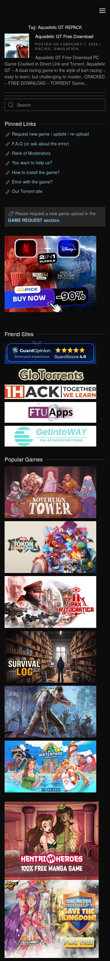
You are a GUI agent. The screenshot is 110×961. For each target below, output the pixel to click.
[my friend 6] (50, 412)
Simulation (66, 49)
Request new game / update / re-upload (50, 134)
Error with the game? (32, 182)
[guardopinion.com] (50, 352)
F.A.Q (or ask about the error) (40, 144)
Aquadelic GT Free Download (64, 36)
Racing (43, 49)
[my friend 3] (50, 391)
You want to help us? (32, 162)
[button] (102, 10)
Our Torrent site (27, 191)
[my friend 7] (50, 435)
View (50, 491)
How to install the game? (36, 172)
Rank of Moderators (31, 153)
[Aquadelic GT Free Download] (17, 45)
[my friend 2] (50, 374)
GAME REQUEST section (33, 220)
